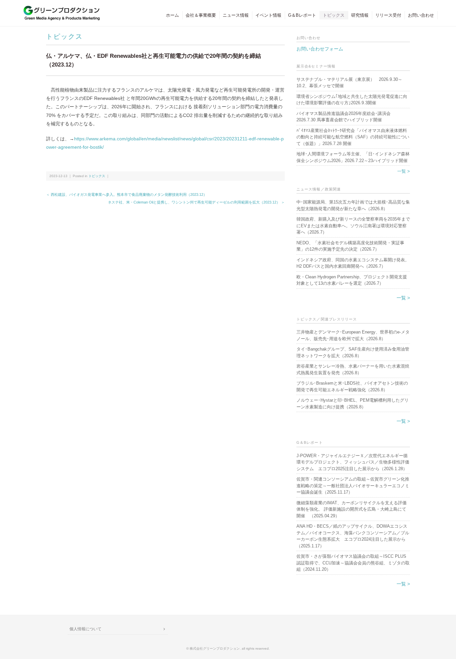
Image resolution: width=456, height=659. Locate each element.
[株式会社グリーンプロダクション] (60, 9)
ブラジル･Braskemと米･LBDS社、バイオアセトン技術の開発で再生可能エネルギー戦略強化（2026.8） (352, 386)
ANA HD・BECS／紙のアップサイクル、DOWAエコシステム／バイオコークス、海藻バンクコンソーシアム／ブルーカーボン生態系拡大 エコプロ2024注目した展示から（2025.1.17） (352, 536)
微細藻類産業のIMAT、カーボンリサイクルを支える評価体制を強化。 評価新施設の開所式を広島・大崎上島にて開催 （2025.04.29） (351, 509)
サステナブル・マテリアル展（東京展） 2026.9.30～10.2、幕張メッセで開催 (349, 83)
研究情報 (360, 15)
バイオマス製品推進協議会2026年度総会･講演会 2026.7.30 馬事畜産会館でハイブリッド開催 (343, 117)
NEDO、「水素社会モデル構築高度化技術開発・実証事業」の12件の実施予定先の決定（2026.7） (350, 246)
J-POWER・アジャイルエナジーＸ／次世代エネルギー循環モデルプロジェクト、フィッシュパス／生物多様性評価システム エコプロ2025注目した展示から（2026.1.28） (352, 462)
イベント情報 (268, 15)
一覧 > (403, 171)
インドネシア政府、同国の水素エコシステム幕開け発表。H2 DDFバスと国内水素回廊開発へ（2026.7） (352, 263)
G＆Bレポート (302, 15)
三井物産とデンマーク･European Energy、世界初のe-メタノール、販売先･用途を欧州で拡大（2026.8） (353, 335)
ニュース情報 (236, 15)
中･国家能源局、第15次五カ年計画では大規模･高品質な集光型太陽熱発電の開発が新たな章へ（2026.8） (353, 205)
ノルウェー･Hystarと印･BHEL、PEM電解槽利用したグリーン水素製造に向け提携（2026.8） (352, 403)
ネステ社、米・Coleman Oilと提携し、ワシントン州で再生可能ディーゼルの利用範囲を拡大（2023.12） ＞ (196, 202)
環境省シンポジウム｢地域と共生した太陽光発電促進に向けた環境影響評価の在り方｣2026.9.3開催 (351, 100)
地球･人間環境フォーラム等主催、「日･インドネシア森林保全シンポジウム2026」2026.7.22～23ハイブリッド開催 (353, 157)
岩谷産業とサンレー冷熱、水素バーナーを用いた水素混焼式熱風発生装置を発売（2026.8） (352, 369)
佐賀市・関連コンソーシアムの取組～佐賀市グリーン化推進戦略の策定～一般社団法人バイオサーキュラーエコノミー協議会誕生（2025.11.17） (352, 486)
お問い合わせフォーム (319, 48)
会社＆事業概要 (201, 15)
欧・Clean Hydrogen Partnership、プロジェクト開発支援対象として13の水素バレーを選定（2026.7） (351, 280)
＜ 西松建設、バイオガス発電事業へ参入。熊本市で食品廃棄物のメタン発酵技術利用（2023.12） (126, 194)
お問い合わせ (421, 15)
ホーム (172, 15)
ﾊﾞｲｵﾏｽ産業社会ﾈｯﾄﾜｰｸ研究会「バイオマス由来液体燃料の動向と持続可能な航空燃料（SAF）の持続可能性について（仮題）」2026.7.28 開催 (352, 137)
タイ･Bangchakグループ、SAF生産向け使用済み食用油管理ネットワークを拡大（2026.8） (352, 352)
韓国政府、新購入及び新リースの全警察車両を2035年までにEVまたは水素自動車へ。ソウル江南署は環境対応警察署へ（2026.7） (353, 226)
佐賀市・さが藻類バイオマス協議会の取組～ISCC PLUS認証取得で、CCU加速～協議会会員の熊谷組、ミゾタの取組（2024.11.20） (353, 563)
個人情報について (85, 629)
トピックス (334, 15)
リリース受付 (388, 15)
